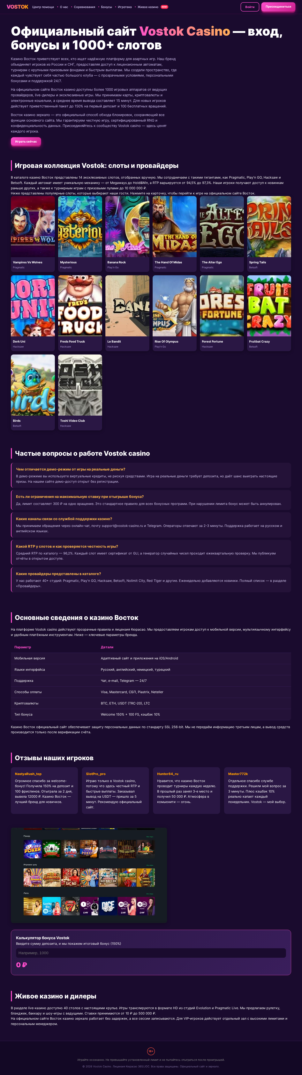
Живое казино (148, 7)
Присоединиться (278, 6)
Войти (250, 7)
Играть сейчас (26, 141)
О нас (64, 7)
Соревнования (84, 7)
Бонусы (106, 7)
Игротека (125, 7)
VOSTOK (17, 6)
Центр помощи (43, 7)
